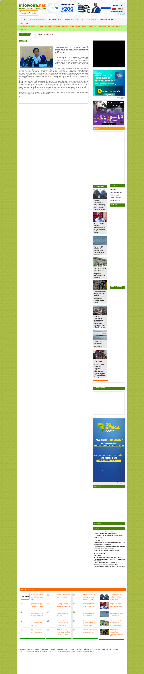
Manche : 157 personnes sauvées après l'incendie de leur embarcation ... (116, 613)
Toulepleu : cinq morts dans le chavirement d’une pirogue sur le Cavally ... (90, 631)
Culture (40, 27)
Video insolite (106, 649)
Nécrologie (92, 27)
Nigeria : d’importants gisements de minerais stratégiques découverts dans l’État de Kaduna (99, 322)
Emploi (84, 27)
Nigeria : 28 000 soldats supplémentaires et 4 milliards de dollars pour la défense (99, 228)
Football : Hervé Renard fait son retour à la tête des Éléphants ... (63, 613)
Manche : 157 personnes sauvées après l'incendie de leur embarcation (99, 250)
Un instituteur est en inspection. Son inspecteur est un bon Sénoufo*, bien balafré (109, 543)
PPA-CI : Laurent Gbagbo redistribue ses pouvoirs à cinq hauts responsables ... (37, 631)
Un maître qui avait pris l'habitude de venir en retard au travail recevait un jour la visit (109, 547)
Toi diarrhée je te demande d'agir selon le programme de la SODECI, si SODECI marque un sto (109, 565)
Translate (34, 14)
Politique (23, 27)
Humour (23, 29)
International (55, 19)
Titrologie (102, 27)
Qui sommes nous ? (38, 19)
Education (48, 27)
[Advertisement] (72, 577)
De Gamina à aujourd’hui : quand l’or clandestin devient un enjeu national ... (90, 605)
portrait (24, 23)
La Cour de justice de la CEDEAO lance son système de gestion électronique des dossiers (100, 273)
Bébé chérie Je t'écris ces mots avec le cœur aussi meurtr (108, 556)
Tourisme (57, 27)
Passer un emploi (89, 19)
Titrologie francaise (115, 27)
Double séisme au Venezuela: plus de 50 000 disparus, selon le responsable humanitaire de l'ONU (100, 297)
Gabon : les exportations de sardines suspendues (99, 344)
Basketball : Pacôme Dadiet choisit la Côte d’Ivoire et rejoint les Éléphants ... (63, 596)
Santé (78, 27)
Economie (32, 27)
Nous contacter (106, 19)
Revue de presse (71, 19)
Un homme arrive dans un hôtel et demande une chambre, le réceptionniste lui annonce (108, 532)
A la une (23, 41)
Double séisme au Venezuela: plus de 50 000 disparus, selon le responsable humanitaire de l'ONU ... (116, 632)
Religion (65, 27)
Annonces (79, 649)
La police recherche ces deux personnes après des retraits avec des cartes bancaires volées (99, 205)
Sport (72, 27)
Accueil (23, 19)
